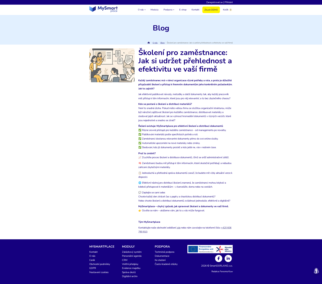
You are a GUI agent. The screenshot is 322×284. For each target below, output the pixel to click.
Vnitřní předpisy (130, 264)
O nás (141, 9)
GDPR (92, 268)
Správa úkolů (129, 272)
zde (178, 227)
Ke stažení (160, 260)
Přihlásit (229, 2)
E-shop (183, 9)
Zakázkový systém (132, 252)
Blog (162, 42)
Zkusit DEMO (211, 9)
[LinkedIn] (228, 258)
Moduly (154, 9)
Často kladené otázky (166, 264)
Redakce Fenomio (222, 271)
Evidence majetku (131, 268)
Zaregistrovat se (214, 2)
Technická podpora (164, 252)
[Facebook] (219, 258)
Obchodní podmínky (99, 264)
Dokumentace (162, 256)
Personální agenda (132, 256)
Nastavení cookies (99, 272)
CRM (124, 260)
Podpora (168, 9)
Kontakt (195, 9)
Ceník (92, 260)
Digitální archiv (130, 276)
